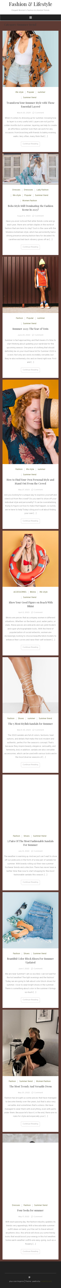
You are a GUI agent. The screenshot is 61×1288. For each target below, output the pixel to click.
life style (19, 92)
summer (41, 92)
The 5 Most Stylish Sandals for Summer (30, 723)
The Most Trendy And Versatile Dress (30, 1086)
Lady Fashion (42, 190)
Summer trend (29, 97)
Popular (30, 92)
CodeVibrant (46, 1281)
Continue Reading (30, 144)
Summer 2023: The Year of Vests (30, 328)
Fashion (19, 318)
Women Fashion (29, 201)
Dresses (16, 190)
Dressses (28, 190)
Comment (39, 113)
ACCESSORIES (19, 592)
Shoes (21, 718)
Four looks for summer (30, 1210)
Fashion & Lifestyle (30, 3)
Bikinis (33, 592)
